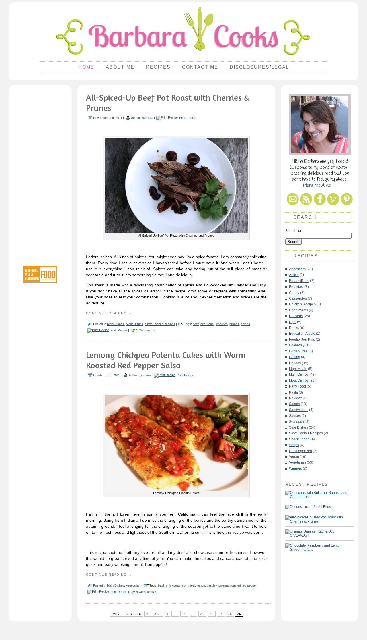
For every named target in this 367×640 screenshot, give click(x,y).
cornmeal (188, 585)
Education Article (302, 333)
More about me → (320, 185)
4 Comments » (146, 591)
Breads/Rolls (299, 281)
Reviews (295, 398)
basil (161, 585)
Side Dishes (298, 427)
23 (211, 614)
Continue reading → (109, 313)
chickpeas (173, 585)
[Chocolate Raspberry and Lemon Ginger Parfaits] (316, 547)
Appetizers (297, 269)
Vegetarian (133, 585)
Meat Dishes (134, 324)
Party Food (297, 386)
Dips (292, 322)
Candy (294, 293)
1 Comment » (145, 330)
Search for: (293, 231)
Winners (295, 468)
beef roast (207, 324)
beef (196, 324)
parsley (212, 585)
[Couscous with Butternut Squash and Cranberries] (316, 495)
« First (154, 614)
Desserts (296, 316)
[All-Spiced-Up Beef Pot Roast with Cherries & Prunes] (176, 232)
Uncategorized (300, 451)
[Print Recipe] (167, 117)
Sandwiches (298, 410)
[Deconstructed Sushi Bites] (308, 507)
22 (202, 614)
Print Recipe (187, 117)
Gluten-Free (298, 351)
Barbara (147, 117)
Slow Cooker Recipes (160, 324)
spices (245, 324)
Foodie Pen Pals (302, 340)
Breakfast (296, 287)
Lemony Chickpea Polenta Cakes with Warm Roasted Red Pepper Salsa (165, 360)
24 (220, 614)
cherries (222, 324)
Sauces (295, 416)
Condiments (298, 310)
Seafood (295, 422)
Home (86, 67)
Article (294, 275)
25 (230, 614)
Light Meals (298, 369)
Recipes (158, 67)
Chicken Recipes (302, 304)
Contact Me (200, 67)
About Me (120, 67)
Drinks (294, 328)
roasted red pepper (243, 585)
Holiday (295, 363)
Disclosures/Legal (259, 67)
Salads (294, 404)
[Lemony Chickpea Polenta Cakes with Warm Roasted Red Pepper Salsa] (176, 489)
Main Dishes (115, 324)
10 (184, 614)
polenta (223, 585)
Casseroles (298, 298)
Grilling (294, 357)
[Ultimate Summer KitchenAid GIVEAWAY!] (316, 533)
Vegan (294, 457)
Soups (294, 445)
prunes (234, 324)
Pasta (293, 392)
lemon (201, 585)
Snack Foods (299, 439)
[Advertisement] (40, 174)
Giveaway (296, 345)
